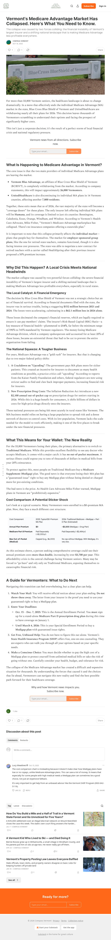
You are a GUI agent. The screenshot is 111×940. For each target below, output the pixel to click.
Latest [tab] (16, 806)
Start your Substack (48, 927)
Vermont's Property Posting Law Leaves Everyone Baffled (42, 859)
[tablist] (18, 740)
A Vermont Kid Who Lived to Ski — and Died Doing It (38, 838)
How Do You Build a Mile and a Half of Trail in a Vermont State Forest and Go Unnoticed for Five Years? (40, 815)
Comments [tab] (12, 740)
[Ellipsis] (103, 765)
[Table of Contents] (3, 470)
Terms (64, 920)
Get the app (68, 927)
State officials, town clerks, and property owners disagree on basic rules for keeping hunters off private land (41, 864)
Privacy (56, 920)
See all (11, 880)
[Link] (2, 165)
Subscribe (89, 6)
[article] (55, 822)
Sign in (102, 6)
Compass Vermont (20, 41)
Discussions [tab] (27, 806)
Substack (42, 934)
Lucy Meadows (19, 765)
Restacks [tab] (24, 740)
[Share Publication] (77, 6)
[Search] (71, 6)
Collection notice (75, 920)
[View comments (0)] (32, 830)
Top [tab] (9, 806)
